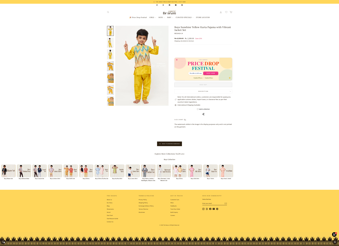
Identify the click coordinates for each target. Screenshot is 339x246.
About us (109, 200)
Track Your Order (175, 209)
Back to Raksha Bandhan (171, 144)
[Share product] (203, 114)
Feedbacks (173, 206)
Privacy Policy (143, 200)
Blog (108, 206)
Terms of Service (143, 209)
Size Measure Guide (112, 219)
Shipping (177, 41)
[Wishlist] (226, 12)
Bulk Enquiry (174, 212)
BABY (169, 17)
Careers (172, 215)
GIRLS (152, 17)
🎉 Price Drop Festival (138, 17)
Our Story (109, 203)
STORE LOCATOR (203, 17)
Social (109, 212)
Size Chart (110, 215)
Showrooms (110, 209)
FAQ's (172, 203)
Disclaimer (142, 212)
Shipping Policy (143, 203)
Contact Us (110, 222)
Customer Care (174, 200)
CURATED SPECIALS (184, 17)
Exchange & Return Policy (146, 206)
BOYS (161, 17)
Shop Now (210, 73)
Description (203, 91)
